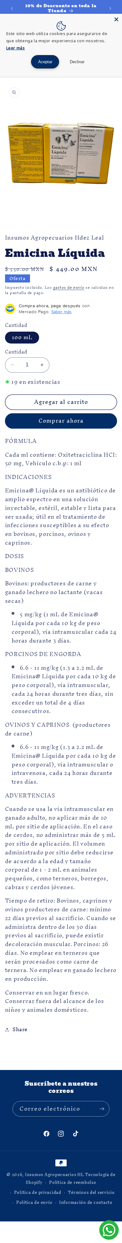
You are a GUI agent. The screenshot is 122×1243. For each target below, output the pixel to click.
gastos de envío (68, 287)
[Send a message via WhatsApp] (109, 1230)
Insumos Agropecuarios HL (54, 1174)
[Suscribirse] (102, 1108)
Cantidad (16, 352)
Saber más (61, 311)
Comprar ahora (61, 420)
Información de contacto (86, 1202)
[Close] (116, 19)
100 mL (22, 338)
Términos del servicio (91, 1192)
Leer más (15, 48)
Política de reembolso (72, 1182)
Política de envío (34, 1202)
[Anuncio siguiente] (110, 8)
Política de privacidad (37, 1192)
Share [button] (20, 1029)
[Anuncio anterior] (12, 8)
